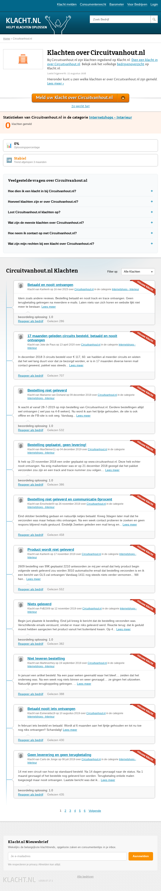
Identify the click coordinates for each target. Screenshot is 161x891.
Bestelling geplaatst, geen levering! (56, 445)
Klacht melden (67, 4)
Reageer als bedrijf (30, 321)
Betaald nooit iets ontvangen (51, 709)
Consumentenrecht (93, 4)
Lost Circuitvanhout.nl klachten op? (34, 212)
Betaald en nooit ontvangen (50, 285)
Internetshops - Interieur (110, 117)
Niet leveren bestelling (46, 659)
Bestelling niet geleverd (47, 390)
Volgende (95, 810)
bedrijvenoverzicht (130, 64)
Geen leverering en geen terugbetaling (59, 755)
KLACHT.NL (19, 879)
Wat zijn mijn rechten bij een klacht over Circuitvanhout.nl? (51, 243)
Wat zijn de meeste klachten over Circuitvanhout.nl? (46, 222)
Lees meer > (55, 83)
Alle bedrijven (85, 876)
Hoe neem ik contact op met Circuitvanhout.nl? (42, 233)
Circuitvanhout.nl (22, 38)
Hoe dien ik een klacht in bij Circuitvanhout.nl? (42, 191)
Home (6, 38)
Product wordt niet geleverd (50, 550)
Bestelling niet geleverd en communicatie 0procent (69, 499)
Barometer (116, 4)
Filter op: (112, 271)
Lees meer (49, 306)
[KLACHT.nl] (38, 24)
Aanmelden (141, 856)
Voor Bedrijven (137, 4)
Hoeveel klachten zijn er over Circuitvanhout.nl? (43, 201)
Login (154, 4)
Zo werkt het (80, 106)
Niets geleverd (39, 604)
